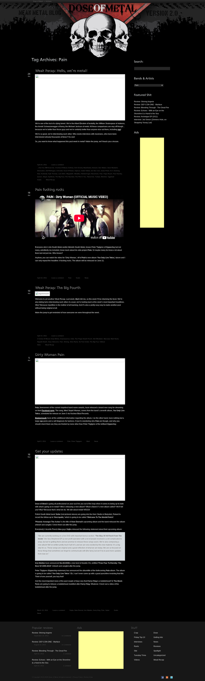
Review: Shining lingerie (144, 102)
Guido (39, 180)
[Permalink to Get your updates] (49, 451)
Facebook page (48, 410)
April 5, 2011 (41, 441)
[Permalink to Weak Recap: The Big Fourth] (57, 288)
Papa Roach (108, 174)
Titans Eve (90, 177)
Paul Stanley (117, 174)
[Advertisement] (152, 183)
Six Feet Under (84, 342)
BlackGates (87, 168)
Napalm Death (42, 342)
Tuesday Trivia (140, 655)
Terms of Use (88, 677)
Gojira (71, 610)
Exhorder (60, 171)
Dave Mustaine (112, 168)
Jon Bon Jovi (95, 171)
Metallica (77, 174)
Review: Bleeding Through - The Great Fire (151, 108)
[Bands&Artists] (144, 78)
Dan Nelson (102, 168)
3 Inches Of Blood (61, 168)
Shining (66, 342)
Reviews (157, 646)
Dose (156, 633)
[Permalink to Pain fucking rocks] (49, 189)
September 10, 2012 (41, 636)
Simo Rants (74, 342)
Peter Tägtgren (76, 441)
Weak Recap (50, 180)
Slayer (45, 177)
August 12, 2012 (40, 645)
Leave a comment (57, 165)
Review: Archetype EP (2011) (146, 117)
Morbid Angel (85, 174)
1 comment (67, 654)
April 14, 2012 (39, 654)
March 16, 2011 (42, 610)
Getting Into (158, 637)
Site (135, 651)
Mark (88, 441)
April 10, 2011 (42, 336)
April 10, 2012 (39, 666)
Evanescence (65, 339)
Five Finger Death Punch (83, 339)
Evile (72, 339)
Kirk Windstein (98, 339)
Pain (101, 174)
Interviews (138, 642)
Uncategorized (160, 655)
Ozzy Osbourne (53, 342)
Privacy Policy (78, 677)
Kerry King (96, 610)
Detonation (41, 171)
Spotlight (157, 651)
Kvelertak (44, 174)
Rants (136, 646)
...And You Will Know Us (45, 168)
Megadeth (69, 174)
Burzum (95, 168)
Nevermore (95, 174)
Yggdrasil (111, 177)
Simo (39, 345)
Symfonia (51, 177)
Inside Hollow (85, 171)
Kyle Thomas (52, 174)
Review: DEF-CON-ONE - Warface (148, 105)
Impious (77, 171)
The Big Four (59, 177)
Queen (39, 177)
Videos (137, 660)
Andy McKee (55, 339)
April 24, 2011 (42, 165)
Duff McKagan (51, 171)
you (119, 129)
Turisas (97, 177)
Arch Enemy (78, 168)
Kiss (38, 174)
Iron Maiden (88, 610)
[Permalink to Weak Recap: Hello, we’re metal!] (61, 70)
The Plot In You (80, 177)
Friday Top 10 (139, 637)
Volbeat (102, 342)
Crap (136, 633)
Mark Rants (115, 339)
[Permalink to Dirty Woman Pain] (49, 355)
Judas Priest (105, 171)
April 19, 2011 (42, 278)
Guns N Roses (69, 171)
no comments (66, 636)
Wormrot (104, 177)
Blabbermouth (41, 418)
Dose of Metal (38, 1)
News (86, 278)
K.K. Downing (115, 171)
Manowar (107, 339)
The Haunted (69, 177)
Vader (107, 610)
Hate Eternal (78, 610)
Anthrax (71, 168)
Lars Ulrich (61, 174)
